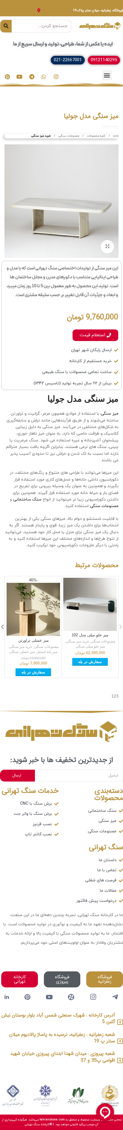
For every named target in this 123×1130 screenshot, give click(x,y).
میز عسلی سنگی (22, 652)
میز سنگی (110, 413)
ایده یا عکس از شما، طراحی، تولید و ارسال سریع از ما (63, 44)
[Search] (6, 26)
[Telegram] (31, 76)
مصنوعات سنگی (68, 136)
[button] (107, 75)
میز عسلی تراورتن (33, 640)
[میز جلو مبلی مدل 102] (90, 604)
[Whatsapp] (44, 76)
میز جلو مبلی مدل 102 (90, 635)
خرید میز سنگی (41, 136)
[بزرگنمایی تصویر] (107, 246)
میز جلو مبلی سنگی (90, 646)
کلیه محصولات (95, 136)
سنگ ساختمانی (27, 499)
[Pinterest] (7, 76)
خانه (115, 136)
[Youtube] (19, 76)
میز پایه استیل (47, 652)
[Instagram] (56, 76)
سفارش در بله (90, 661)
